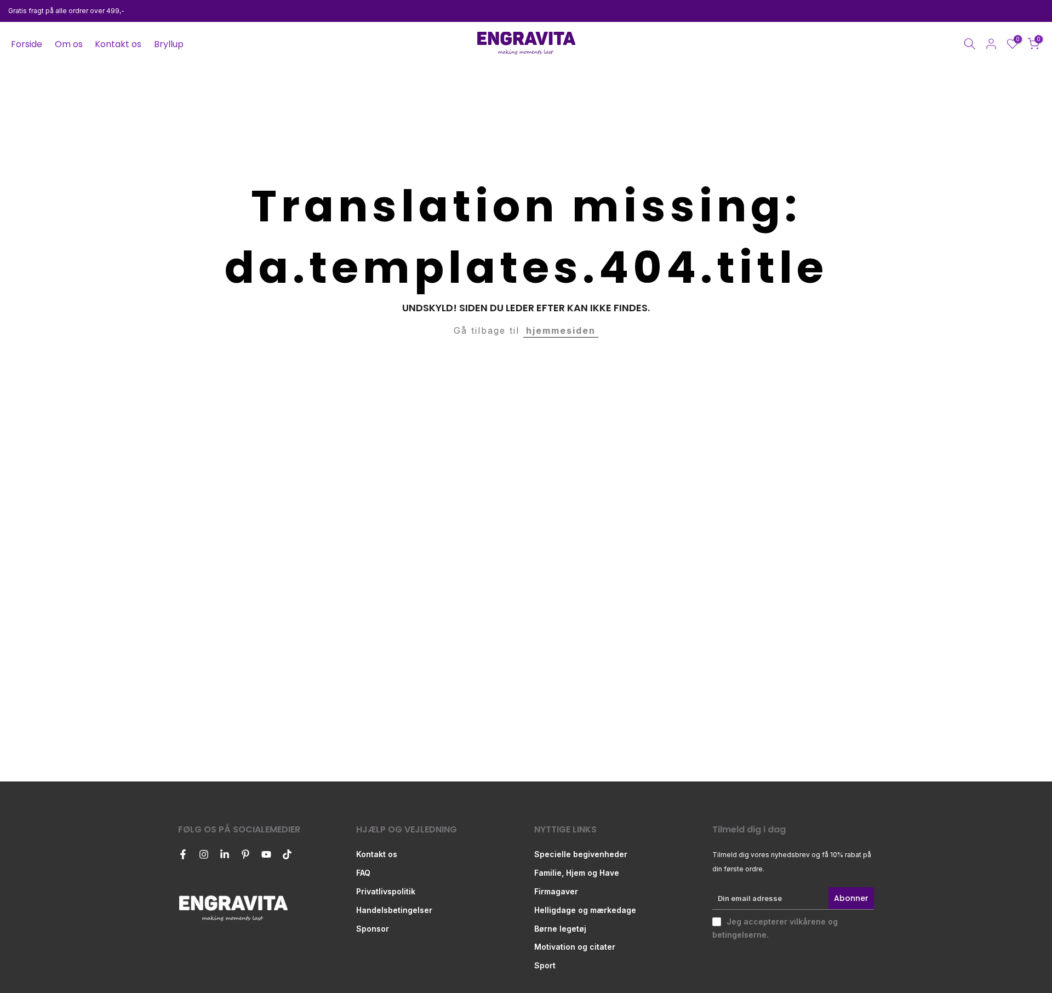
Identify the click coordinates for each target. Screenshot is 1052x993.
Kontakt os (118, 44)
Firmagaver (556, 891)
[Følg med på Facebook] (183, 854)
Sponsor (372, 928)
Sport (545, 965)
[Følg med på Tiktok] (287, 854)
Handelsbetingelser (394, 910)
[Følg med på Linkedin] (225, 854)
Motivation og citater (574, 946)
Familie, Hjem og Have (576, 872)
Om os (69, 44)
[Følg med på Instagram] (204, 854)
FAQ (363, 872)
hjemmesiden (561, 330)
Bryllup (169, 44)
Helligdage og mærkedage (585, 910)
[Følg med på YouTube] (266, 854)
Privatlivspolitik (385, 891)
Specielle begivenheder (580, 854)
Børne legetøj (560, 928)
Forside (26, 44)
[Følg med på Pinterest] (245, 854)
